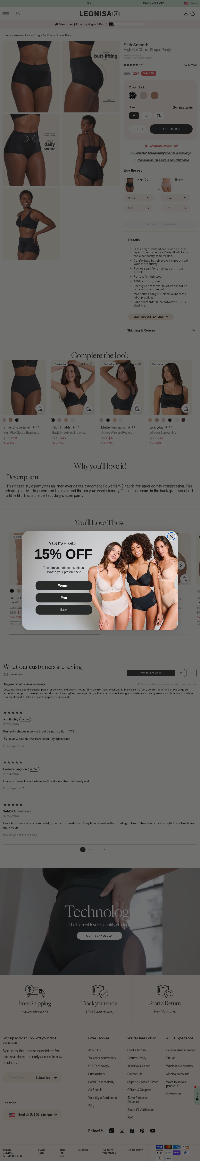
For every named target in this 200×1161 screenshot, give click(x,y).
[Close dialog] (171, 536)
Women (64, 585)
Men (64, 597)
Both (64, 609)
